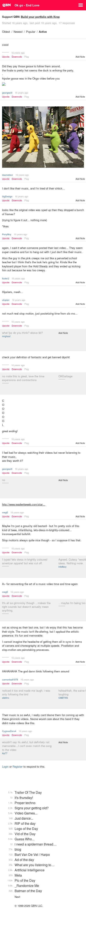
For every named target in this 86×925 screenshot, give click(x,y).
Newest (18, 32)
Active (43, 32)
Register (18, 766)
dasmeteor (7, 174)
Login (5, 766)
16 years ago (18, 52)
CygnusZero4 (9, 731)
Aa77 (4, 753)
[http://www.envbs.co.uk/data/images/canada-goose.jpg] (43, 84)
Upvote (5, 56)
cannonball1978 (10, 679)
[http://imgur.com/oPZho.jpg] (43, 137)
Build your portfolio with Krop (40, 17)
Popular (30, 32)
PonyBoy (6, 234)
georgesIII (7, 92)
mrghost (6, 336)
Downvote (17, 56)
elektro (5, 697)
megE (5, 512)
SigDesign (7, 196)
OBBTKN (63, 697)
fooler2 (5, 278)
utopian (5, 299)
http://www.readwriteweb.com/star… (23, 504)
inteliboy (62, 566)
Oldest (6, 32)
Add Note (80, 56)
